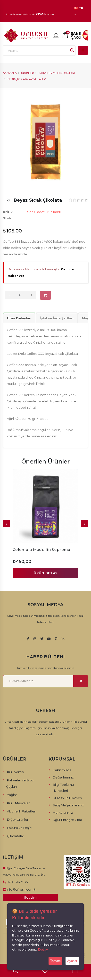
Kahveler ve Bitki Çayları (57, 73)
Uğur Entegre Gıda (67, 820)
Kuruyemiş (15, 772)
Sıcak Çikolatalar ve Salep (27, 79)
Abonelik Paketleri (21, 811)
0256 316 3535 (17, 882)
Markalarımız (63, 812)
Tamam (55, 961)
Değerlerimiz (63, 777)
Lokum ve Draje (19, 828)
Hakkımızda (62, 770)
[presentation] (6, 523)
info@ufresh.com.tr (22, 889)
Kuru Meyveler (18, 803)
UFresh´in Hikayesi (67, 798)
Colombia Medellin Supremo (41, 549)
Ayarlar (72, 961)
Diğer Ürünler (17, 819)
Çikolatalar (15, 836)
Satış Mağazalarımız (68, 805)
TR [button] (80, 8)
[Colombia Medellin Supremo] (45, 506)
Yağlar (12, 795)
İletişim (30, 897)
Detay (43, 949)
